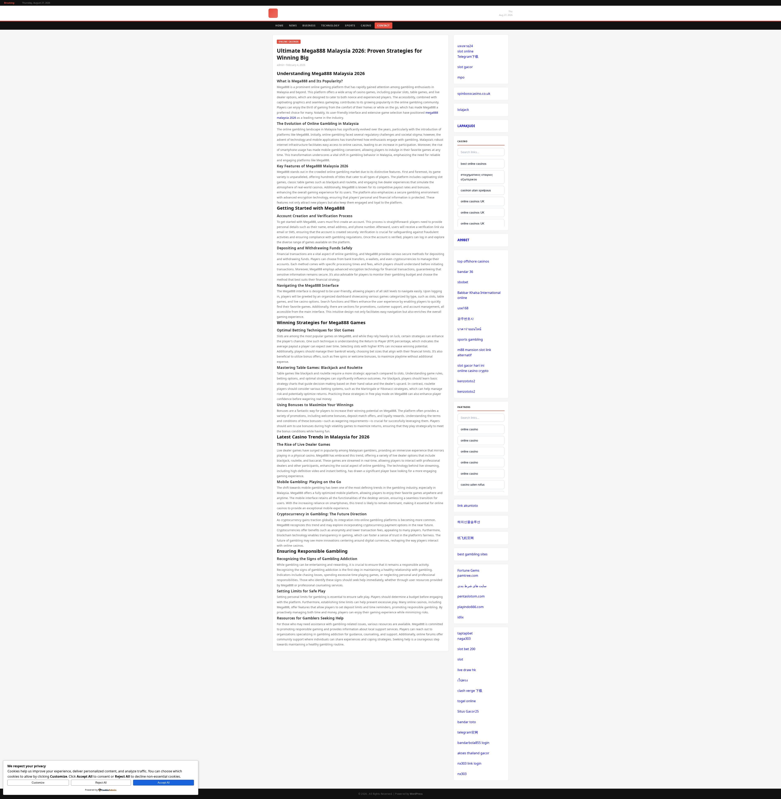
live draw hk (466, 670)
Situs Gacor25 (468, 711)
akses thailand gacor (473, 753)
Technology (330, 25)
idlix (460, 617)
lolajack (463, 109)
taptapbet (465, 633)
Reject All (101, 782)
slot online (465, 51)
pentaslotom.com (471, 596)
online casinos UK (472, 201)
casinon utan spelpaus (476, 190)
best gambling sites (472, 554)
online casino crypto (473, 370)
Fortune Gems (468, 570)
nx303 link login (469, 763)
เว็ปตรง (462, 680)
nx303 (462, 774)
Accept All (164, 782)
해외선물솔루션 (468, 522)
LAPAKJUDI (466, 126)
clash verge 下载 (469, 690)
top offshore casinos (473, 261)
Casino (366, 25)
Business (308, 25)
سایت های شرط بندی (471, 586)
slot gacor (465, 67)
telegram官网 (467, 732)
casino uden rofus (473, 484)
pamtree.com (467, 575)
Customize (38, 782)
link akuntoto (467, 505)
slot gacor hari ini (470, 365)
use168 (462, 308)
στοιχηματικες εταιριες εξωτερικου (477, 177)
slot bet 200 (466, 649)
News (293, 25)
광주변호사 (465, 318)
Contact (383, 25)
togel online (466, 701)
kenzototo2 (466, 381)
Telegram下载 (467, 56)
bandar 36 (465, 271)
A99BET (463, 240)
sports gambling (470, 339)
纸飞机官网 (465, 538)
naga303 (464, 638)
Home (279, 25)
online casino (469, 429)
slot (460, 659)
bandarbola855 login (473, 742)
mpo (461, 77)
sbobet (462, 282)
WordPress (416, 794)
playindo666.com (470, 607)
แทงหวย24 (465, 46)
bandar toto (466, 722)
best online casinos (473, 163)
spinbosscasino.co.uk (473, 93)
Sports (350, 25)
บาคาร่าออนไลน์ (469, 329)
